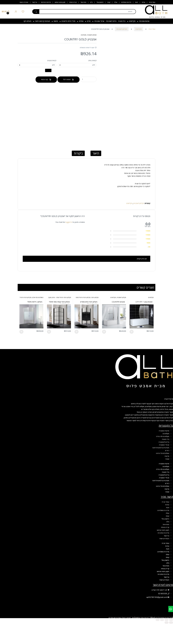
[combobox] (87, 11)
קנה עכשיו (44, 79)
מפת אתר (83, 2)
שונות (167, 459)
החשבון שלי (100, 2)
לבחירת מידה (92, 61)
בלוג (91, 2)
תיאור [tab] (96, 153)
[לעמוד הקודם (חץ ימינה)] (171, 622)
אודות (143, 2)
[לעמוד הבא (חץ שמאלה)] (167, 622)
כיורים (89, 21)
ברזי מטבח (121, 21)
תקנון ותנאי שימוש (60, 2)
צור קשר (34, 2)
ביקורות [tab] (78, 153)
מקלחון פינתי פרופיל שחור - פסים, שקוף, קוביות (59, 298)
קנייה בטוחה (72, 2)
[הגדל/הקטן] (171, 619)
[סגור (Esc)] (158, 619)
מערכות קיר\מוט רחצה (42, 21)
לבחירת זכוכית (51, 61)
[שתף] (162, 619)
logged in (68, 222)
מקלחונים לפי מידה (162, 436)
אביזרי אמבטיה (99, 21)
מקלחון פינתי (95, 297)
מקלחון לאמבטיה (121, 29)
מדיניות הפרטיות (46, 2)
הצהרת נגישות (24, 2)
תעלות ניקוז (27, 21)
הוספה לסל (67, 79)
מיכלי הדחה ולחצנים (68, 21)
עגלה (115, 2)
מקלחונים (132, 21)
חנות (136, 2)
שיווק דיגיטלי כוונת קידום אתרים (119, 617)
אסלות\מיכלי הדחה (162, 453)
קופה (108, 2)
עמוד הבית (152, 2)
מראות (56, 21)
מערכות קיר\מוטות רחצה (160, 448)
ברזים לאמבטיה (111, 21)
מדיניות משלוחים (126, 2)
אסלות (81, 21)
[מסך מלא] (167, 619)
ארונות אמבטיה (144, 21)
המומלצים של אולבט (37, 297)
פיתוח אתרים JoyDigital (140, 617)
